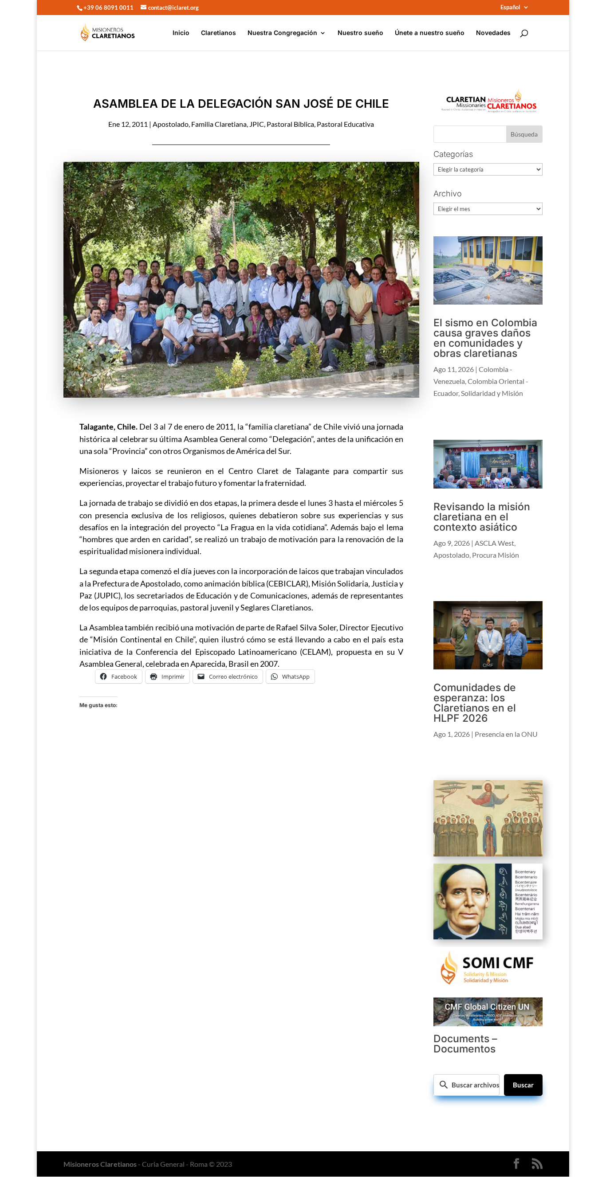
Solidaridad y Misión (492, 393)
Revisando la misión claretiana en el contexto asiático (481, 517)
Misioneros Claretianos (100, 1164)
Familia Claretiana (219, 124)
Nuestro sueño (360, 33)
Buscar (523, 1085)
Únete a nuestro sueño (429, 33)
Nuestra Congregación (282, 33)
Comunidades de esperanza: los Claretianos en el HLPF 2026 (474, 702)
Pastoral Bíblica (290, 124)
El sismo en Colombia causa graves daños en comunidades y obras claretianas (485, 338)
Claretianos (218, 33)
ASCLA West (494, 543)
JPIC (256, 124)
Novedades (493, 33)
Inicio (181, 33)
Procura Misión (495, 555)
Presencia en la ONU (506, 734)
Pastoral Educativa (345, 124)
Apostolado (171, 124)
